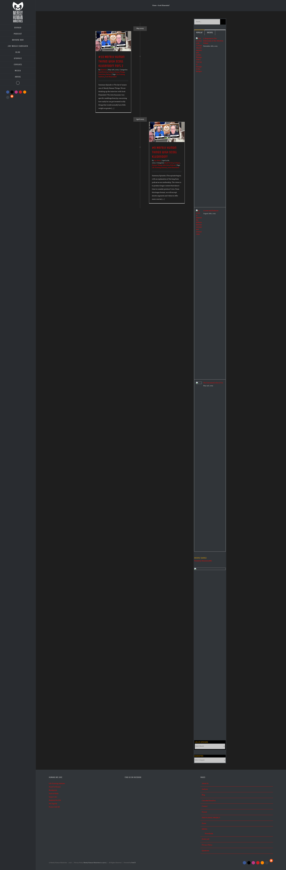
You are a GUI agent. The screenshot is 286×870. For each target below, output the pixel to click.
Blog (203, 795)
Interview (101, 74)
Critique (111, 72)
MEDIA (204, 829)
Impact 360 (53, 797)
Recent (210, 32)
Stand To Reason (55, 787)
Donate (204, 812)
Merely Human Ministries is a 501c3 (94, 863)
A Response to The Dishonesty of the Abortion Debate (213, 40)
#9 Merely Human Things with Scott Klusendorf (164, 152)
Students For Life (55, 800)
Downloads (209, 833)
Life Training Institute (159, 168)
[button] (18, 83)
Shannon (104, 70)
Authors (205, 789)
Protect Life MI (54, 807)
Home (154, 5)
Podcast (108, 74)
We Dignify (53, 804)
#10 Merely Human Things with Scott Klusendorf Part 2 (111, 61)
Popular (199, 32)
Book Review (102, 72)
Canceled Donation (209, 801)
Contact (204, 806)
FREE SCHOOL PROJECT (211, 818)
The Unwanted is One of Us (213, 383)
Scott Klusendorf (111, 77)
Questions (205, 851)
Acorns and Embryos (210, 211)
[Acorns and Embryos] (199, 211)
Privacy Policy (207, 845)
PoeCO (133, 863)
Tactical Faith (53, 793)
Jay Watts (157, 161)
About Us (205, 783)
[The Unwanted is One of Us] (199, 383)
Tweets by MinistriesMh (203, 561)
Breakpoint (53, 790)
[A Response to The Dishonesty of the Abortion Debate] (199, 39)
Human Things (120, 72)
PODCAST (205, 839)
